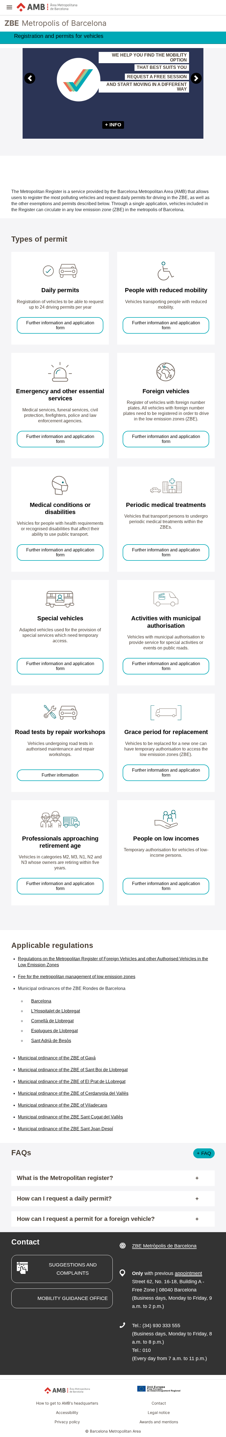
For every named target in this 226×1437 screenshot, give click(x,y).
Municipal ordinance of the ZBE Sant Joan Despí (65, 1128)
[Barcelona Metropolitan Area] (47, 7)
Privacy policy (67, 1421)
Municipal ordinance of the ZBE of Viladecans (62, 1105)
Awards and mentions (158, 1421)
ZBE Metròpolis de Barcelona (164, 1246)
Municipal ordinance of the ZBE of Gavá (57, 1058)
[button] (9, 8)
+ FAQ (204, 1153)
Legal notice (159, 1412)
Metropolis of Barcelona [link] (55, 23)
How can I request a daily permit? (64, 1198)
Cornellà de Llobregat (52, 1021)
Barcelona (41, 1001)
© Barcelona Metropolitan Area (113, 1431)
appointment (188, 1273)
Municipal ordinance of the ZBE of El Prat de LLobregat (71, 1081)
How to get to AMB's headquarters (67, 1403)
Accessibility (67, 1412)
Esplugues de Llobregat (54, 1030)
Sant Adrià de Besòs (51, 1040)
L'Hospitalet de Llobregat (55, 1011)
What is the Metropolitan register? (65, 1177)
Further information (60, 775)
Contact (159, 1403)
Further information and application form (60, 325)
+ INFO (113, 124)
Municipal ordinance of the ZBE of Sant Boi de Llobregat (73, 1069)
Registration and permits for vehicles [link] (58, 36)
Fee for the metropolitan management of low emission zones (76, 976)
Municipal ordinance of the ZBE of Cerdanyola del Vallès (73, 1093)
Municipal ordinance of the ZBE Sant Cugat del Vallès (70, 1117)
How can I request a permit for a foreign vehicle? (86, 1218)
